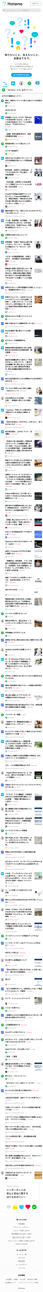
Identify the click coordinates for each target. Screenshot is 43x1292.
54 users (34, 765)
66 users (8, 163)
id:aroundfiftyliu (13, 895)
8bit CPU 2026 (11, 590)
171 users (16, 1110)
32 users (8, 1100)
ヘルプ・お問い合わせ (21, 1231)
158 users (16, 668)
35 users (8, 127)
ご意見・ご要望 (11, 1056)
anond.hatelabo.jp (14, 537)
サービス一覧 (21, 1254)
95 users (29, 697)
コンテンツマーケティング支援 (28, 1283)
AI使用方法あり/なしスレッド (16, 235)
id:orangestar (12, 113)
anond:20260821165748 (16, 956)
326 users (26, 524)
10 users (30, 1017)
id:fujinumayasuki (13, 826)
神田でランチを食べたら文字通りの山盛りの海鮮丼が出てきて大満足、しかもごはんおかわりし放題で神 (18, 462)
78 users (39, 323)
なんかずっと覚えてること (15, 1032)
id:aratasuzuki (12, 931)
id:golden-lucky (13, 1072)
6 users (18, 777)
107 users (8, 280)
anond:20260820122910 (16, 1103)
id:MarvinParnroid (13, 1059)
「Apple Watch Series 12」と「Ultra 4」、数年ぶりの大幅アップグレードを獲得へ (18, 775)
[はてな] (12, 4)
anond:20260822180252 (16, 737)
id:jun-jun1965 (12, 965)
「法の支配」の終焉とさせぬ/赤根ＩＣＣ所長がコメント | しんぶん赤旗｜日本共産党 (18, 184)
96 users (8, 403)
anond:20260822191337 (16, 710)
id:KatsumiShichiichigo (15, 319)
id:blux (10, 939)
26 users (22, 203)
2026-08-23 (10, 110)
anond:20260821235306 (16, 293)
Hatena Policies (21, 1244)
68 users (8, 415)
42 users (32, 758)
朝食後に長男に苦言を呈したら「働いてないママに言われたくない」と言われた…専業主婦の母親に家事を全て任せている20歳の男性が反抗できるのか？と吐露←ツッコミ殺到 (18, 273)
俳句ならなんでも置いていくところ (18, 316)
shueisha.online (13, 231)
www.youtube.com (14, 528)
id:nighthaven (12, 833)
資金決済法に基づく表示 (21, 1237)
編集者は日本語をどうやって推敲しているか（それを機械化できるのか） (18, 1066)
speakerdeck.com (14, 501)
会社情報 (9, 1279)
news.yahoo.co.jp (13, 394)
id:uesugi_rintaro (13, 848)
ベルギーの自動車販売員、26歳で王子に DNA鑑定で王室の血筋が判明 (18, 258)
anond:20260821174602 (16, 948)
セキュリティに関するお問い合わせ (21, 1241)
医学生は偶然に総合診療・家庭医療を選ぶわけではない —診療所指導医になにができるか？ (18, 820)
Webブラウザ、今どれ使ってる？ (17, 1049)
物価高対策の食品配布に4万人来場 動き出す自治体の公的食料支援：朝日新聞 (19, 350)
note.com (11, 437)
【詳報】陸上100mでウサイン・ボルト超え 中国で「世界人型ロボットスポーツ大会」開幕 (18, 522)
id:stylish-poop (13, 146)
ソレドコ (21, 1268)
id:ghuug (10, 717)
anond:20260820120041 (16, 1113)
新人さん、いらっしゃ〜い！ (16, 1076)
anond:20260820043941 (16, 1161)
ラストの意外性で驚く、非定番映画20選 (20, 1136)
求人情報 (22, 1279)
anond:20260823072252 (16, 216)
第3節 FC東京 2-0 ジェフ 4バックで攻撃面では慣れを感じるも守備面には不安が (18, 926)
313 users (12, 534)
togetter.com (12, 130)
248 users (12, 916)
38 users (24, 1025)
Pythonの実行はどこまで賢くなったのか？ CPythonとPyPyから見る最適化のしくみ (18, 495)
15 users (30, 290)
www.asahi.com (13, 355)
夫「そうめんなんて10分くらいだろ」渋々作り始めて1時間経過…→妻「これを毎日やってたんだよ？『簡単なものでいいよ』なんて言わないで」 (18, 663)
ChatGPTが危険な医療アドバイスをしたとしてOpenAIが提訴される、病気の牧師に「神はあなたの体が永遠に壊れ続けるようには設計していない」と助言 (18, 198)
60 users (19, 554)
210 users (16, 688)
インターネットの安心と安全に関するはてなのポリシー (17, 1192)
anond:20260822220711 (16, 645)
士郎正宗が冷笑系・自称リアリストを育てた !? (23, 1098)
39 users (8, 1139)
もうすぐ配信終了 (12, 151)
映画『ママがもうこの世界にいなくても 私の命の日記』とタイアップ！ (18, 580)
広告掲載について (10, 1283)
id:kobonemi (12, 780)
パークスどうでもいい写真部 (16, 830)
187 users (12, 261)
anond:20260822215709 (16, 326)
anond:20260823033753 (16, 384)
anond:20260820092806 (16, 1142)
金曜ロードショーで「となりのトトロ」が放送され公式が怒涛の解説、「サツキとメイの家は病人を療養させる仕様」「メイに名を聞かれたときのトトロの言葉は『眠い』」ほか (18, 479)
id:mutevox (11, 154)
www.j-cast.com (13, 252)
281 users (23, 391)
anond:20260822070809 (16, 869)
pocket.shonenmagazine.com (17, 515)
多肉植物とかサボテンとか (15, 633)
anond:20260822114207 (16, 768)
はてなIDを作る (21, 75)
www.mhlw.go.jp (13, 585)
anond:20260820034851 (16, 1168)
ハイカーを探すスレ (12, 1008)
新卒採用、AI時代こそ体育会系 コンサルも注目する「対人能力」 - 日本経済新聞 (18, 172)
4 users (15, 381)
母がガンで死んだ (12, 953)
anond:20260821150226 (16, 975)
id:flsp (10, 636)
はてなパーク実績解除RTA (15, 340)
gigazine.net (12, 166)
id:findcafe (11, 1052)
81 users (12, 309)
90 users (17, 787)
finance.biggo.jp (13, 886)
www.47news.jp (13, 139)
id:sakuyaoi (11, 727)
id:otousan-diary (13, 814)
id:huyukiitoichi (13, 406)
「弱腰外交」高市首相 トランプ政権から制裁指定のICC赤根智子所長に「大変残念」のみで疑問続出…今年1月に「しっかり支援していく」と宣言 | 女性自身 (18, 565)
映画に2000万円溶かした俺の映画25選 (20, 852)
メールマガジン (21, 1265)
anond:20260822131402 (16, 761)
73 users (8, 512)
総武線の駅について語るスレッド (17, 144)
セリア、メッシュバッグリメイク (17, 998)
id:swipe (10, 616)
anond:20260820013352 (16, 1151)
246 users (14, 434)
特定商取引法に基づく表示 (21, 1234)
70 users (8, 866)
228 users (8, 371)
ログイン (35, 4)
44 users (21, 590)
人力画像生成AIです (12, 1025)
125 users (38, 1165)
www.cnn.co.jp (13, 264)
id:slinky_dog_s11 (13, 920)
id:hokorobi (11, 106)
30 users (25, 227)
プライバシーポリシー (21, 1227)
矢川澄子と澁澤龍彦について (16, 960)
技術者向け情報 (32, 1279)
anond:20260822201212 (16, 691)
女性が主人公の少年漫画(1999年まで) (19, 1165)
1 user (25, 823)
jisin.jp (10, 573)
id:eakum (11, 1079)
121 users (8, 467)
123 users (24, 606)
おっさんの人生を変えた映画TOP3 (18, 1090)
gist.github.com (13, 336)
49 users (21, 136)
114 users (17, 544)
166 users (22, 953)
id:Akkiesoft (12, 1011)
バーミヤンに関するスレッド (16, 613)
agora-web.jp (12, 804)
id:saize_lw (11, 655)
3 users (23, 714)
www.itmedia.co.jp (14, 418)
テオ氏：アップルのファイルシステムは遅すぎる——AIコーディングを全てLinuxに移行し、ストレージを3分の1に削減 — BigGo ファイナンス (18, 878)
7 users (38, 1083)
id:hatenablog (12, 1178)
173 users (12, 1068)
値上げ (7, 979)
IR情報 (15, 1279)
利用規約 (21, 1224)
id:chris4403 (12, 681)
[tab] (5, 83)
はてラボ (21, 1258)
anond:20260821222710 (16, 905)
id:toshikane (12, 984)
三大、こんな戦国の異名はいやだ (17, 765)
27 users (17, 175)
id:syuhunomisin (13, 1003)
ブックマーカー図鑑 (12, 714)
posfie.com (11, 609)
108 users (12, 582)
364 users (10, 453)
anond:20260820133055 (16, 1093)
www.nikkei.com (13, 178)
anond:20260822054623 (16, 790)
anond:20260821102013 (16, 1020)
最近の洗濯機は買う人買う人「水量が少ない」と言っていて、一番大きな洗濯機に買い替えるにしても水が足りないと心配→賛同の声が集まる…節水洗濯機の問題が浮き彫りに (18, 364)
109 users (12, 333)
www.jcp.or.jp (12, 190)
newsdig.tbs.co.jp (13, 456)
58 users (22, 213)
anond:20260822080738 (16, 857)
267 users (35, 1090)
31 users (10, 883)
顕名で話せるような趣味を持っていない (20, 323)
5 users (20, 187)
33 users (21, 498)
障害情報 (21, 1261)
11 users (31, 1129)
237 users (11, 642)
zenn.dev (11, 557)
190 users (8, 854)
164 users (8, 486)
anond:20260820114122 (16, 1122)
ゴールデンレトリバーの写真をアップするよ (22, 936)
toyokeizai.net (12, 751)
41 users (14, 352)
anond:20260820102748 (16, 1132)
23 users (30, 972)
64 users (24, 748)
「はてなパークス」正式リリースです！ (20, 1083)
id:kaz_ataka (12, 628)
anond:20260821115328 (16, 994)
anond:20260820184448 (16, 1035)
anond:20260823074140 (16, 427)
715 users (23, 734)
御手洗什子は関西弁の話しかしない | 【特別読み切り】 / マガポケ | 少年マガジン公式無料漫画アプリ (18, 508)
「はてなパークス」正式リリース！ (20, 90)
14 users (30, 991)
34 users (14, 249)
